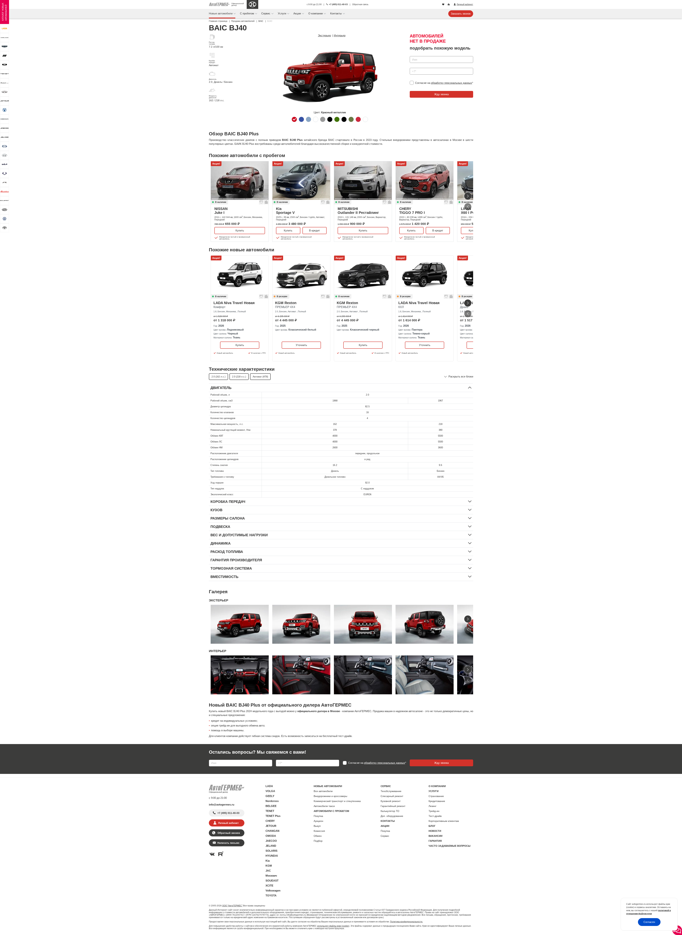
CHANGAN (272, 830)
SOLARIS (271, 850)
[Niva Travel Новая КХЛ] (424, 275)
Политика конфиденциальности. (406, 921)
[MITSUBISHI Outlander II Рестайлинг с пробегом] (363, 180)
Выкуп (317, 826)
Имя (411, 55)
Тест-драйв (435, 816)
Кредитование (437, 801)
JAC (268, 870)
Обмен (318, 835)
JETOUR (271, 825)
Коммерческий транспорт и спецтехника (337, 801)
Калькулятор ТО (390, 811)
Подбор (318, 840)
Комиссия (319, 830)
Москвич (271, 875)
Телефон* (414, 67)
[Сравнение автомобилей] (449, 5)
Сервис (385, 835)
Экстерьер (324, 35)
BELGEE (271, 805)
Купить (240, 230)
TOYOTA (271, 895)
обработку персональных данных (451, 82)
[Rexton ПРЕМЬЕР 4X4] (301, 275)
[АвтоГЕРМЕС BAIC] (252, 4)
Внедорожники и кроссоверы (330, 796)
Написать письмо (228, 842)
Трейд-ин (434, 811)
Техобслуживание (391, 791)
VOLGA (270, 791)
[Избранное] (443, 5)
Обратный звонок (228, 832)
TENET (270, 810)
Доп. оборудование (392, 816)
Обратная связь (360, 4)
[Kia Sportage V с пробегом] (301, 180)
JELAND (271, 845)
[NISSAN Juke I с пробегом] (240, 180)
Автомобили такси (324, 806)
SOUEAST (272, 880)
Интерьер (339, 35)
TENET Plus (273, 815)
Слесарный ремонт (392, 796)
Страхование (436, 796)
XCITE (269, 885)
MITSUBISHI (358, 211)
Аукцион (318, 821)
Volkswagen (273, 890)
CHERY (412, 211)
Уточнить (301, 344)
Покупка (318, 816)
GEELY (270, 796)
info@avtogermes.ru (221, 804)
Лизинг (432, 806)
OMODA (271, 835)
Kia (285, 211)
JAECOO (271, 840)
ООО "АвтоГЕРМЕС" (232, 905)
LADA (269, 786)
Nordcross (272, 800)
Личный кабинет (228, 822)
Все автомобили (323, 791)
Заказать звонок (461, 13)
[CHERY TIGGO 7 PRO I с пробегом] (424, 180)
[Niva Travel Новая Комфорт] (240, 275)
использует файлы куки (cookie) (333, 926)
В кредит (314, 230)
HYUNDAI (272, 855)
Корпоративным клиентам (444, 821)
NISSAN (221, 211)
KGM (269, 865)
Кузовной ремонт (390, 801)
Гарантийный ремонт (393, 806)
